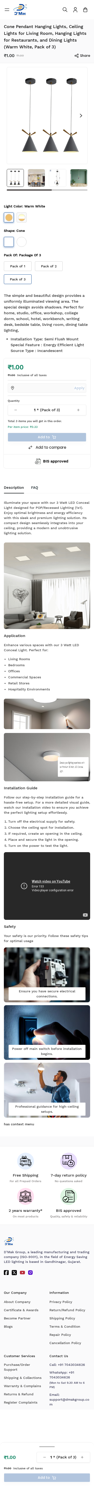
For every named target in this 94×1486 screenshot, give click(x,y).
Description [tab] (14, 487)
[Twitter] (14, 1272)
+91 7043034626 (71, 1365)
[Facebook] (6, 1272)
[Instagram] (30, 1272)
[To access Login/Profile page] (75, 10)
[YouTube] (22, 1272)
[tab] (34, 488)
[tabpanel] (47, 812)
